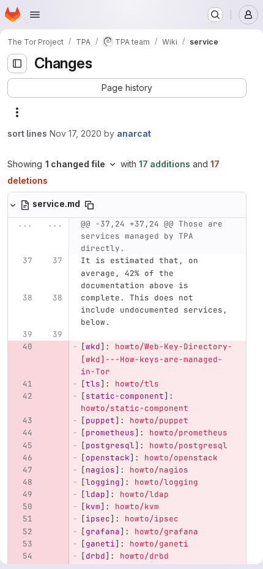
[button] (126, 88)
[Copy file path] (89, 205)
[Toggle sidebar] (17, 63)
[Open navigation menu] (35, 14)
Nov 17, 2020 (76, 133)
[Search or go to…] (215, 14)
